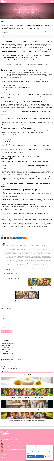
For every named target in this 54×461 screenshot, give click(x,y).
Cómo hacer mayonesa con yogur (10, 439)
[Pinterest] (8, 238)
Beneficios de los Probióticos (7, 343)
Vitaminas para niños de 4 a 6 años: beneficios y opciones (14, 361)
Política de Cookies (36, 459)
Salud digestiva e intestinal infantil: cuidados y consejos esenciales (16, 442)
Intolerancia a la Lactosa (6, 347)
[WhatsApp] (11, 238)
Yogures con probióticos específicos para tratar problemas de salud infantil (18, 449)
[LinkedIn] (16, 238)
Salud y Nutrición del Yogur (7, 351)
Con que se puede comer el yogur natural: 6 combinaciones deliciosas (16, 363)
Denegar (39, 456)
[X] (5, 238)
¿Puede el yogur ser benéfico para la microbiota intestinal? (14, 229)
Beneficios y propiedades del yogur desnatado (11, 231)
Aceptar (30, 456)
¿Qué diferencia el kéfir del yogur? (7, 437)
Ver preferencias (48, 456)
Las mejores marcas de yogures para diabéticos (12, 368)
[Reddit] (25, 238)
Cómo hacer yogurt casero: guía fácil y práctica (12, 359)
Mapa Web (3, 457)
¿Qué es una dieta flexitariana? (8, 269)
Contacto (3, 459)
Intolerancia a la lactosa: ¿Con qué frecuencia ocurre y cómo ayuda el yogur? (40, 269)
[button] (51, 446)
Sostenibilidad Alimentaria (7, 353)
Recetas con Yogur (5, 349)
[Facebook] (2, 238)
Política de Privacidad (42, 459)
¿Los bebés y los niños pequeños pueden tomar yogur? (14, 446)
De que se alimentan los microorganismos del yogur (13, 366)
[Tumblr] (13, 238)
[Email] (22, 238)
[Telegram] (19, 238)
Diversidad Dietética (6, 345)
